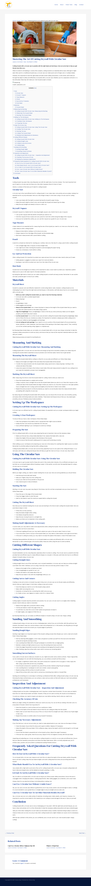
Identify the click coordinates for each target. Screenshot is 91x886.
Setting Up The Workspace (20, 117)
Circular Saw (19, 93)
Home (56, 4)
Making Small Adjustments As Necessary (26, 135)
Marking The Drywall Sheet (23, 115)
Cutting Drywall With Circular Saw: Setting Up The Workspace (32, 119)
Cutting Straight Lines (21, 141)
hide (35, 88)
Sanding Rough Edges (21, 149)
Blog (76, 4)
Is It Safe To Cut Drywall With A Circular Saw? (28, 167)
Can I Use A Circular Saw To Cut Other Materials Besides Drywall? (33, 171)
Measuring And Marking (20, 109)
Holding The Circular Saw (22, 129)
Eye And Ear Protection (22, 101)
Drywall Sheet (19, 107)
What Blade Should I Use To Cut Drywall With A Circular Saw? (32, 165)
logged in (22, 863)
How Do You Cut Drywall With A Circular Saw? (28, 163)
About (61, 4)
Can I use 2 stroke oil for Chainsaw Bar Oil (21, 846)
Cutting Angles (19, 145)
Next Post (82, 833)
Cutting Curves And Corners (23, 143)
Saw (25, 62)
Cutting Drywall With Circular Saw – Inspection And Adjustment (32, 155)
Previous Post (9, 833)
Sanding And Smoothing (20, 147)
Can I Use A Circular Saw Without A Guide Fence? (29, 169)
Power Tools (69, 4)
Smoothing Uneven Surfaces (23, 151)
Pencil (17, 99)
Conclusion (16, 173)
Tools (15, 91)
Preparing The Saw (21, 123)
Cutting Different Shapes (20, 137)
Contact (81, 4)
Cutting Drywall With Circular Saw (24, 139)
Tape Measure (19, 97)
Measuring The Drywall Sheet (23, 113)
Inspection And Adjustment (20, 153)
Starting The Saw (20, 131)
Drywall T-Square (20, 95)
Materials (16, 105)
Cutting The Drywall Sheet (23, 133)
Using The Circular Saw (20, 125)
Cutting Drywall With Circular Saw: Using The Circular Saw (31, 127)
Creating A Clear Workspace (23, 121)
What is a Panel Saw (52, 846)
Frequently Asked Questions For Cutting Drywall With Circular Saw (31, 161)
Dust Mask (18, 103)
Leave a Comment (18, 62)
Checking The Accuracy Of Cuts (24, 157)
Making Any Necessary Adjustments (25, 159)
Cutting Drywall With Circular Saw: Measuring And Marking (31, 111)
